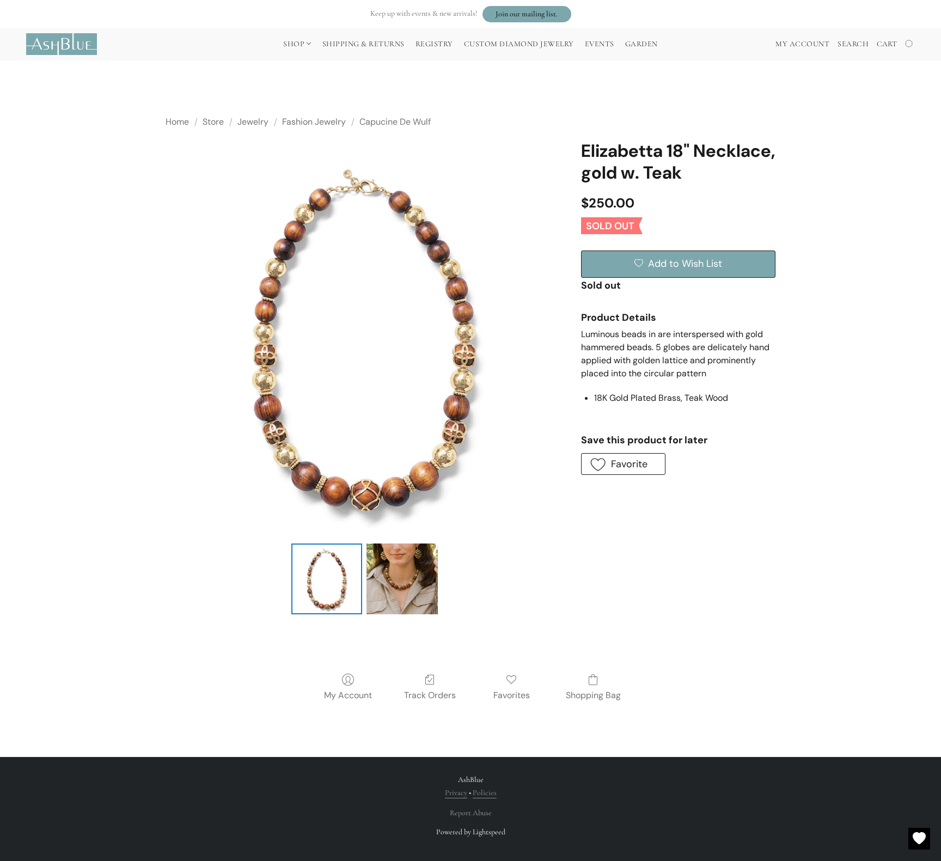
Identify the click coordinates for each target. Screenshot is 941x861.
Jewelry (252, 121)
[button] (526, 14)
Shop (295, 43)
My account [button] (802, 43)
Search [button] (853, 43)
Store (213, 121)
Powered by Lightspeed (470, 831)
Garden (641, 43)
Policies (485, 792)
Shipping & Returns (363, 43)
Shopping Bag (593, 695)
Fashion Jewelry (314, 121)
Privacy (456, 792)
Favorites (511, 695)
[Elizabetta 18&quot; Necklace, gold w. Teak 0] (326, 579)
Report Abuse (471, 812)
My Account (348, 695)
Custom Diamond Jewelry (519, 43)
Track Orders (430, 695)
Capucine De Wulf (395, 121)
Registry (434, 43)
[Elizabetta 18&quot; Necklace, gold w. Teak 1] (401, 579)
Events (599, 43)
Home (177, 121)
